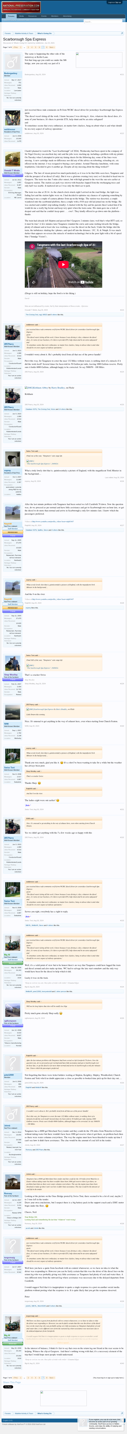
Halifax (18, 494)
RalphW (28, 525)
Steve (46, 530)
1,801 (19, 182)
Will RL (28, 925)
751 (19, 82)
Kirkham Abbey (40, 387)
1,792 (19, 733)
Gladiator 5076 (31, 409)
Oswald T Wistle (31, 310)
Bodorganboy (10, 73)
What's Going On (20, 43)
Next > (52, 47)
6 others (54, 315)
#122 (122, 133)
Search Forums (10, 20)
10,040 (18, 138)
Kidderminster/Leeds (14, 368)
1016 (19, 978)
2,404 (19, 686)
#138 (122, 1223)
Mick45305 (42, 1306)
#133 (122, 920)
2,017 (19, 777)
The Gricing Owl (32, 315)
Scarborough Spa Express (43, 709)
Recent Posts (24, 20)
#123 (122, 310)
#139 (122, 1301)
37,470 (18, 543)
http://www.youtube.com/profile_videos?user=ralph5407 (53, 521)
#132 (122, 837)
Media (21, 16)
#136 (122, 1083)
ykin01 (28, 1306)
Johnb (7, 1125)
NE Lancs (17, 197)
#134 (122, 987)
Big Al (27, 987)
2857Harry (9, 344)
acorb (28, 1228)
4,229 (19, 1202)
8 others (53, 1306)
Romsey (29, 1150)
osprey (7, 470)
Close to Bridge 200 (14, 1218)
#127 (122, 525)
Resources (32, 16)
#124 (122, 372)
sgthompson (29, 1018)
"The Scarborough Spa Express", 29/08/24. (42, 463)
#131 (122, 809)
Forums (11, 16)
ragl (40, 315)
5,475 (19, 1269)
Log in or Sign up (114, 2)
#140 (122, 1363)
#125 (122, 404)
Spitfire (40, 530)
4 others (55, 530)
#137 (122, 1145)
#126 (122, 481)
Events (44, 16)
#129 (122, 684)
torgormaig (29, 1301)
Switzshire (17, 782)
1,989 (19, 353)
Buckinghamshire (15, 1154)
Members (54, 16)
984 (19, 1084)
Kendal (18, 1045)
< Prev (15, 47)
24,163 (18, 970)
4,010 (19, 1033)
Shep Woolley (30, 684)
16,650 (18, 1135)
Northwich (17, 560)
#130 (122, 726)
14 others (62, 409)
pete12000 (37, 991)
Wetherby (17, 738)
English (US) (8, 1420)
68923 (45, 315)
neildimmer (40, 43)
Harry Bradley (58, 387)
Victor (53, 409)
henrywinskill (46, 991)
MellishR (35, 925)
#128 (122, 603)
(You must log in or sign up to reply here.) (108, 1378)
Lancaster (17, 90)
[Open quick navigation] (122, 33)
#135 (122, 1018)
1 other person (60, 991)
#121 (122, 74)
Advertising (67, 16)
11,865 (18, 479)
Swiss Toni (9, 767)
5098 (6, 724)
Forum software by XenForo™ (24, 1424)
